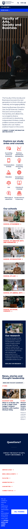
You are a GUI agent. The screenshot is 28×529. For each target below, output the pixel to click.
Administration (7, 482)
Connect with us (8, 490)
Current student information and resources (13, 131)
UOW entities (6, 486)
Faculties (5, 478)
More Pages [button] (4, 10)
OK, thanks (19, 512)
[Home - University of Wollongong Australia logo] (8, 3)
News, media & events (9, 474)
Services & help (7, 469)
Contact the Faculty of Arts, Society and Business (14, 454)
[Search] (18, 2)
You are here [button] (5, 7)
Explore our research (13, 363)
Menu (22, 2)
